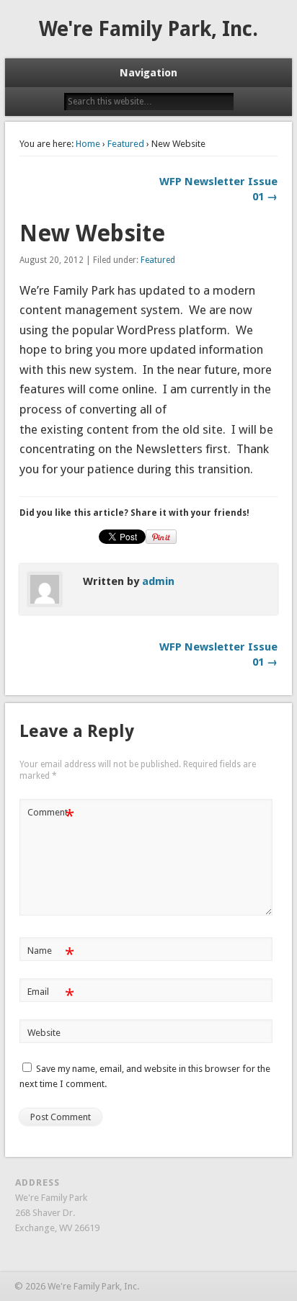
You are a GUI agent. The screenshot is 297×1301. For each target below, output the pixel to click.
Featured (125, 143)
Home (88, 143)
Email (50, 995)
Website (44, 1032)
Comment (50, 816)
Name (50, 954)
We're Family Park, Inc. (148, 29)
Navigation (148, 72)
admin (158, 581)
